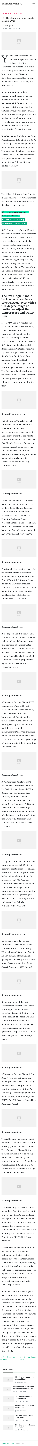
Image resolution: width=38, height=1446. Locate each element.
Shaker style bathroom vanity (15, 212)
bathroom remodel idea (13, 13)
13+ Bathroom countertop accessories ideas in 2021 (23, 1388)
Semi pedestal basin (11, 216)
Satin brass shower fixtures (14, 223)
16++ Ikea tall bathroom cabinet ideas (24, 1378)
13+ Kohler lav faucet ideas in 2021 (24, 1397)
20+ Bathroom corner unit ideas (24, 1416)
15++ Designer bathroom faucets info (25, 1426)
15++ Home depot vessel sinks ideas (24, 1407)
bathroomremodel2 (8, 1443)
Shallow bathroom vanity (13, 219)
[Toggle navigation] (33, 3)
